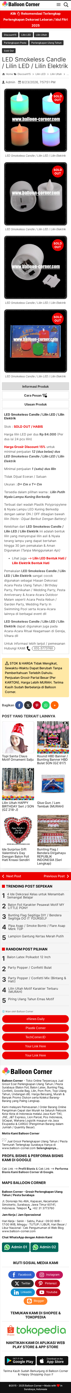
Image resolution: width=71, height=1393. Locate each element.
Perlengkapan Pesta (15, 42)
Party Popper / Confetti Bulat (30, 967)
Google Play (23, 1362)
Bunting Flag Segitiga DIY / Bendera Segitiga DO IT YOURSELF (35, 916)
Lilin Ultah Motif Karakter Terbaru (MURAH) (33, 990)
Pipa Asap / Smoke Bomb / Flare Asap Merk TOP (36, 927)
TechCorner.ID (35, 1037)
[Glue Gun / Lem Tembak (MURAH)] (53, 784)
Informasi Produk (35, 386)
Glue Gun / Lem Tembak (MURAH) (50, 804)
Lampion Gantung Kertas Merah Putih (36, 936)
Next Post (13, 876)
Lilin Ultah (41, 34)
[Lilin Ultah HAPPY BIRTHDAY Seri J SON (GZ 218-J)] (18, 784)
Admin (10, 82)
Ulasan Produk (35, 404)
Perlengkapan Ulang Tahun (46, 42)
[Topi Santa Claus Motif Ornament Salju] (18, 737)
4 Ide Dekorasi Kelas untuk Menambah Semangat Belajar (35, 895)
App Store (55, 1362)
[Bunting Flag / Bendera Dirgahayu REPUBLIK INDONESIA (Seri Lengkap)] (53, 831)
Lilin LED (26, 34)
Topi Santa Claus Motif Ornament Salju (18, 758)
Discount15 (10, 34)
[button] (55, 705)
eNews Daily (36, 1019)
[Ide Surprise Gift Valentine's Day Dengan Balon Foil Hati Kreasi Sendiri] (18, 831)
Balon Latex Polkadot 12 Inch (28, 957)
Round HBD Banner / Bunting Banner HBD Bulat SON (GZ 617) (52, 759)
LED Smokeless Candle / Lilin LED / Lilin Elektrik (35, 62)
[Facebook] (19, 705)
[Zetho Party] (10, 1335)
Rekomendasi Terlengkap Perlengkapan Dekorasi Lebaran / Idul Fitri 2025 (35, 19)
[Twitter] (28, 705)
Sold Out (9, 50)
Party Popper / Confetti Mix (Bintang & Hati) (37, 979)
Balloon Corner (33, 1385)
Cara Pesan (33, 395)
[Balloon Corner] (21, 4)
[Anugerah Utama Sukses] (41, 1335)
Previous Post (54, 876)
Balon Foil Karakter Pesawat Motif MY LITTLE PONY (36, 906)
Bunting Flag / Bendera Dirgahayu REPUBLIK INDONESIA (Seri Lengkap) (51, 856)
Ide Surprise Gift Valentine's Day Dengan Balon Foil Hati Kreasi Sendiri (16, 854)
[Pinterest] (37, 705)
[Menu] (58, 5)
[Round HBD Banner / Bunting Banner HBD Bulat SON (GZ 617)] (53, 737)
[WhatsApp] (46, 705)
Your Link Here (35, 1046)
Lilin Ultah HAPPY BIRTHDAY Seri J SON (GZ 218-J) (18, 806)
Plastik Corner (36, 1028)
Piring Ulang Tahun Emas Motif (31, 999)
